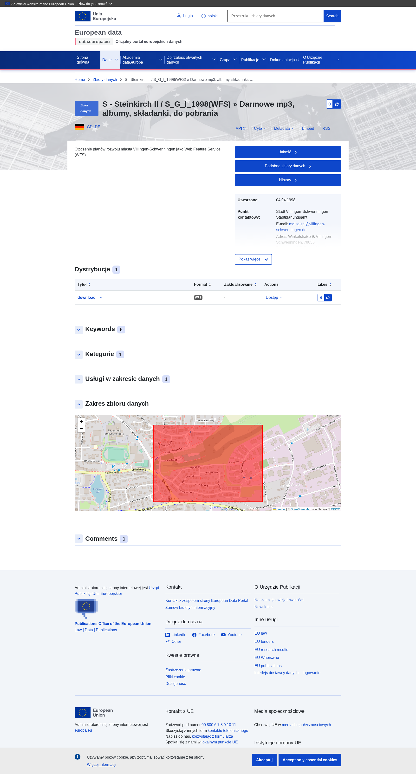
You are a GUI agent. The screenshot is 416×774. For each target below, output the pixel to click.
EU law (260, 633)
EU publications (268, 666)
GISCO (335, 509)
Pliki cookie (175, 677)
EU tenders (264, 641)
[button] (96, 3)
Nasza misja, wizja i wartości (279, 600)
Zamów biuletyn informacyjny (190, 607)
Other (176, 641)
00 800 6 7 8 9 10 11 (219, 725)
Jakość (285, 152)
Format (200, 284)
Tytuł (82, 284)
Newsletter (263, 607)
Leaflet (281, 509)
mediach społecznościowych (306, 725)
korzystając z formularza (212, 736)
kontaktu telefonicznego (228, 730)
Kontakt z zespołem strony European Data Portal (206, 600)
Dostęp (272, 297)
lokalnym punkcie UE (220, 742)
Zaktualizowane (238, 284)
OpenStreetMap (301, 509)
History (285, 180)
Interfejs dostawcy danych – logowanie (287, 673)
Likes (322, 284)
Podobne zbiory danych (285, 166)
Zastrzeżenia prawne (183, 670)
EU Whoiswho (266, 658)
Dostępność (175, 684)
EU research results (271, 650)
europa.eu (83, 730)
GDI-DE (93, 127)
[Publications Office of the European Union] (117, 608)
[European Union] (117, 712)
